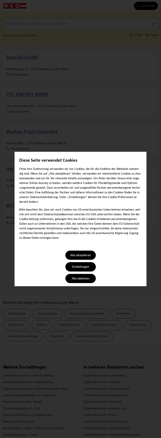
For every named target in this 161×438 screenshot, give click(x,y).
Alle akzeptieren (80, 255)
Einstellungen (80, 267)
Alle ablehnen (80, 278)
